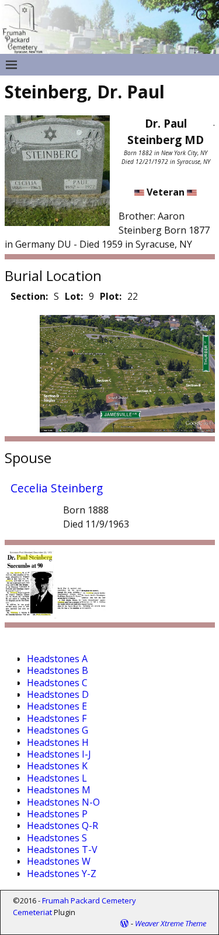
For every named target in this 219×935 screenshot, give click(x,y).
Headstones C (57, 682)
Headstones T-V (62, 849)
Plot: (110, 296)
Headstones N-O (63, 802)
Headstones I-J (59, 754)
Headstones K (57, 765)
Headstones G (57, 730)
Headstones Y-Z (61, 873)
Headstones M (59, 789)
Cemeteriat (32, 912)
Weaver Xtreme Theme (170, 923)
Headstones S (57, 837)
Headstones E (57, 706)
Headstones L (57, 778)
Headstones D (58, 694)
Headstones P (57, 813)
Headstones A (57, 658)
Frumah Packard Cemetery (89, 900)
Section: (29, 296)
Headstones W (59, 861)
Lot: (74, 296)
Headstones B (57, 670)
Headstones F (56, 718)
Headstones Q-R (62, 825)
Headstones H (58, 742)
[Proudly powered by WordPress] (124, 923)
